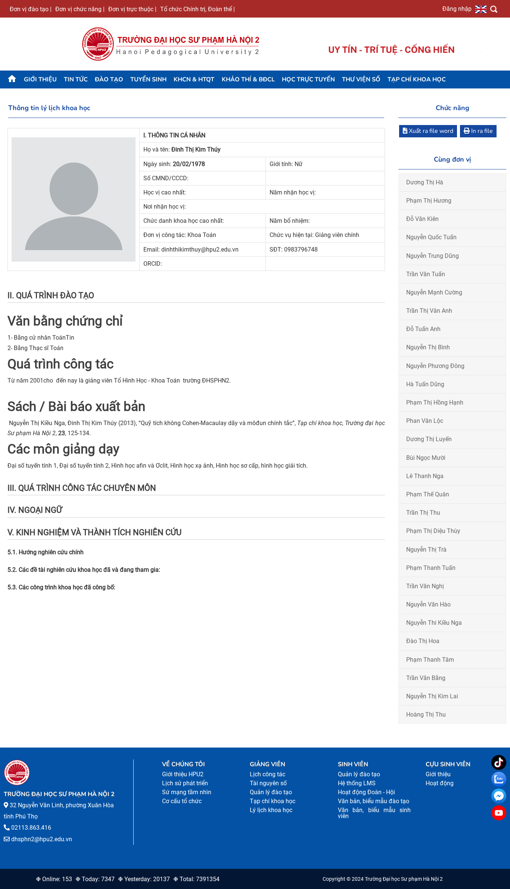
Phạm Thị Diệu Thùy (433, 530)
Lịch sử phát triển (185, 783)
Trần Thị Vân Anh (429, 310)
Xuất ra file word (430, 131)
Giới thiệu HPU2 (182, 774)
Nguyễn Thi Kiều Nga (434, 622)
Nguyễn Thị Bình (428, 347)
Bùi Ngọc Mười (425, 457)
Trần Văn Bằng (425, 677)
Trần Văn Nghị (425, 586)
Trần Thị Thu (423, 512)
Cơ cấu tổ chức (182, 801)
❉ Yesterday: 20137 (144, 879)
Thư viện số (361, 79)
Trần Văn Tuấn (425, 274)
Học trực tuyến (308, 79)
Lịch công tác (267, 774)
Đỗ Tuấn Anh (423, 329)
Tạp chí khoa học (417, 79)
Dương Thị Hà (424, 182)
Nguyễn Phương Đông (435, 365)
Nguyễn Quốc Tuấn (431, 237)
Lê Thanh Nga (425, 476)
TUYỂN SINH (148, 79)
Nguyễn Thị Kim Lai (432, 696)
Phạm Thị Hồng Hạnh (434, 402)
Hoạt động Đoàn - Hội (366, 792)
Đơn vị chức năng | (80, 9)
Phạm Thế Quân (427, 494)
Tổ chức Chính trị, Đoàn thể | (197, 9)
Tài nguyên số (268, 783)
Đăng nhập (457, 8)
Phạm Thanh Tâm (430, 659)
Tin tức (76, 79)
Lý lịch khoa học (271, 810)
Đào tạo (109, 79)
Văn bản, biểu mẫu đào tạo (373, 801)
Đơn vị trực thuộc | (132, 9)
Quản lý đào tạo (271, 792)
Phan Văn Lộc (424, 420)
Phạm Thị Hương (428, 200)
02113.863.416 (31, 827)
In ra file (481, 131)
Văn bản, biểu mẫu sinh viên (374, 813)
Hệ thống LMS (357, 783)
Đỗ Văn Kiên (422, 218)
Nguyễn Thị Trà (426, 549)
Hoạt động (440, 783)
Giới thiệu (40, 79)
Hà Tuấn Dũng (425, 384)
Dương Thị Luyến (429, 439)
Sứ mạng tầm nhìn (186, 792)
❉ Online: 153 (54, 879)
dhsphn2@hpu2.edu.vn (41, 839)
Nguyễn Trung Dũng (432, 255)
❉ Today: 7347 (95, 879)
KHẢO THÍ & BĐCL (248, 79)
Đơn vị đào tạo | (31, 9)
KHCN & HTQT (194, 79)
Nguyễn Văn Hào (428, 604)
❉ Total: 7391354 (196, 879)
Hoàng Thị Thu (426, 714)
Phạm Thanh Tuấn (430, 567)
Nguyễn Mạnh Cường (434, 292)
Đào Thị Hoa (422, 641)
